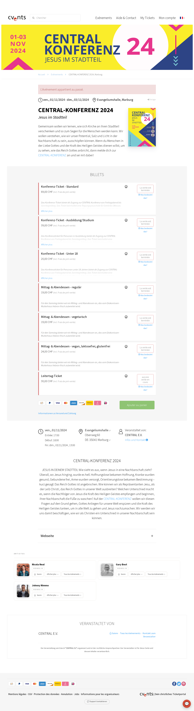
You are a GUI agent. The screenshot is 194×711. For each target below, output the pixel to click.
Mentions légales (17, 694)
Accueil (41, 74)
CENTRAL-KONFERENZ (52, 155)
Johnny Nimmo (40, 585)
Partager (152, 99)
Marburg (103, 440)
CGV (30, 694)
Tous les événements (71, 574)
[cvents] (17, 17)
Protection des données (46, 694)
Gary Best (121, 564)
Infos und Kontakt (135, 440)
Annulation (66, 694)
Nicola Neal (38, 564)
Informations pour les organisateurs (100, 694)
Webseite (47, 536)
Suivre (39, 574)
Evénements (57, 74)
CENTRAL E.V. (48, 633)
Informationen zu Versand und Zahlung (57, 413)
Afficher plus (46, 211)
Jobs (76, 694)
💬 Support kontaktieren (97, 701)
